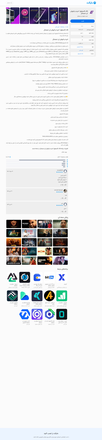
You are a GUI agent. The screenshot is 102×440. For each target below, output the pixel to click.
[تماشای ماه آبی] (44, 233)
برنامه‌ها (62, 27)
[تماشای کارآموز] (44, 224)
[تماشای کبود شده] (29, 224)
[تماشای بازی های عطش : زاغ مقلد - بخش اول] (13, 224)
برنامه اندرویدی (80, 47)
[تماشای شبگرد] (44, 242)
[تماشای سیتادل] (29, 252)
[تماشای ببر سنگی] (44, 252)
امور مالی (81, 50)
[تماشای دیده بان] (13, 233)
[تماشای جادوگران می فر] (60, 242)
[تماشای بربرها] (13, 261)
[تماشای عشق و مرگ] (60, 224)
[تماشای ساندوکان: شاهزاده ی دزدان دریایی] (29, 261)
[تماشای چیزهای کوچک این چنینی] (60, 233)
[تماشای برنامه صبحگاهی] (13, 242)
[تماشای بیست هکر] (13, 252)
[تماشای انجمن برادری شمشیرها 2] (29, 242)
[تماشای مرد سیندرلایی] (44, 261)
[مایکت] (91, 4)
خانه (67, 27)
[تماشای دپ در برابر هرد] (60, 261)
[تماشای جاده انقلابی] (60, 252)
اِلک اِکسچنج (80, 54)
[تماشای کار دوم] (29, 233)
